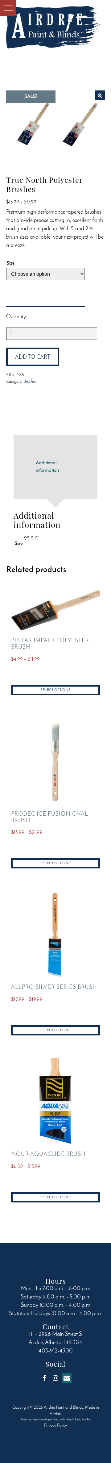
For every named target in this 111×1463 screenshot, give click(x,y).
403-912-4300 (56, 1351)
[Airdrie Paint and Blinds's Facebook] (44, 1378)
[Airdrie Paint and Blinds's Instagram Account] (55, 1378)
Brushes (29, 381)
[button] (100, 95)
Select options (55, 690)
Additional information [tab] (47, 467)
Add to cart (32, 357)
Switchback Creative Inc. (75, 1419)
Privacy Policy (55, 1425)
